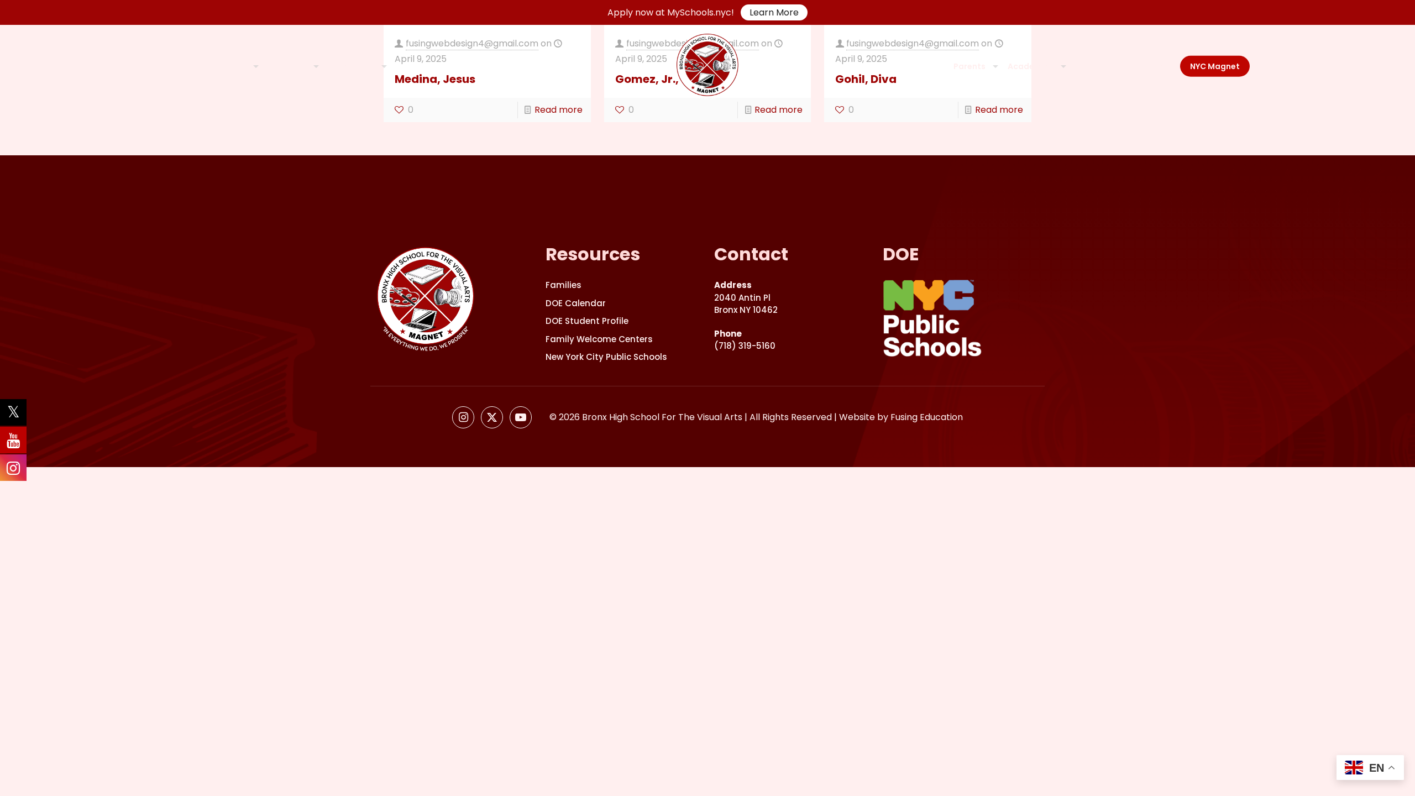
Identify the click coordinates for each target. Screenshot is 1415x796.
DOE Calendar (576, 303)
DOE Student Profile (587, 321)
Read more (558, 109)
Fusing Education (926, 417)
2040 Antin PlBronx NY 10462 (746, 297)
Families (563, 285)
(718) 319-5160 (744, 340)
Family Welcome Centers (599, 339)
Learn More (774, 12)
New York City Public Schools (606, 357)
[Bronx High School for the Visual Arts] (707, 66)
